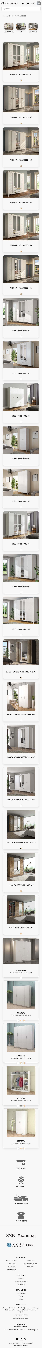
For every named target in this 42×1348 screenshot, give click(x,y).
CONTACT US (21, 1305)
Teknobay (25, 1345)
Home (5, 16)
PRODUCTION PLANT (21, 1281)
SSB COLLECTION (11, 1261)
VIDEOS (21, 1296)
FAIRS (21, 1299)
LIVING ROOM (11, 1264)
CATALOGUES (21, 1293)
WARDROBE (22, 16)
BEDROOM (12, 16)
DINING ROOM (11, 1270)
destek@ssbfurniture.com (21, 1318)
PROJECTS (30, 1267)
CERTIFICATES (21, 1284)
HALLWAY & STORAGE (30, 1264)
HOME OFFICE (30, 1261)
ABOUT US (21, 1278)
